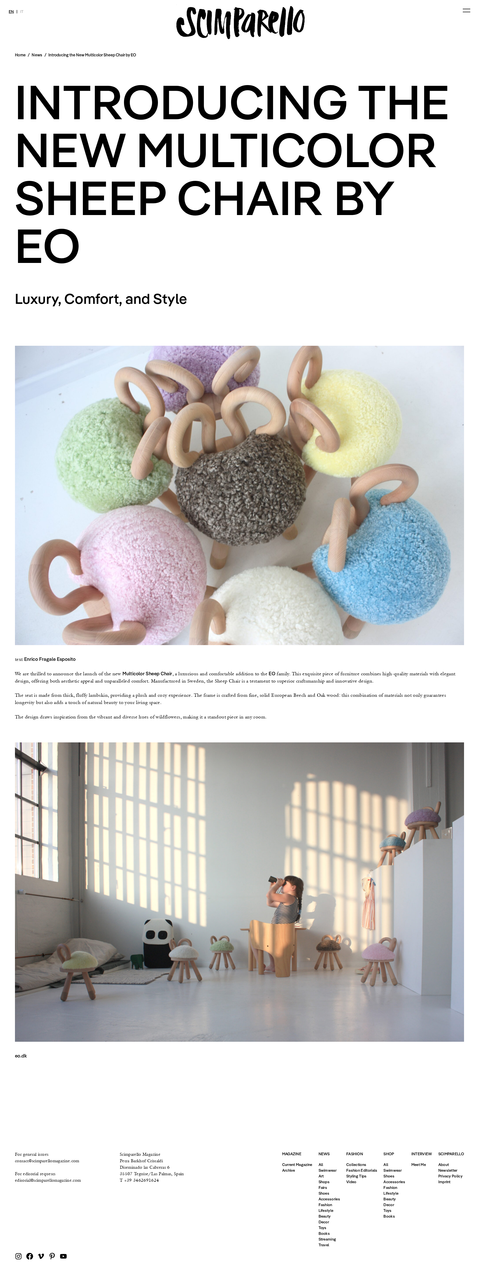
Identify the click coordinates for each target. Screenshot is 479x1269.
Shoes (324, 1193)
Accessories (329, 1198)
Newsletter (448, 1170)
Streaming (327, 1239)
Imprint (444, 1181)
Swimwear (328, 1170)
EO (272, 674)
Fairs (323, 1187)
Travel (324, 1244)
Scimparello (451, 1153)
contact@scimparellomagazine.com (47, 1160)
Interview (421, 1153)
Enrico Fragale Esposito (50, 659)
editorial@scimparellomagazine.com (48, 1180)
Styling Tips (356, 1175)
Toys (323, 1227)
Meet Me (418, 1164)
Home (20, 54)
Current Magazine (297, 1164)
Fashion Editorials (361, 1170)
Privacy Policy (450, 1175)
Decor (324, 1221)
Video (351, 1181)
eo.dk (21, 1056)
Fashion (325, 1204)
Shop (388, 1153)
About (443, 1164)
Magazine (291, 1153)
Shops (324, 1181)
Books (324, 1233)
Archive (288, 1170)
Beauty (325, 1216)
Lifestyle (326, 1210)
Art (321, 1175)
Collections (356, 1164)
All (321, 1164)
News (37, 54)
